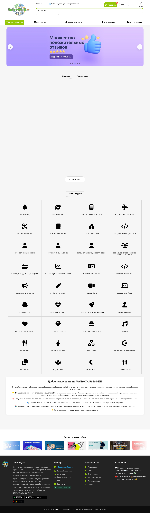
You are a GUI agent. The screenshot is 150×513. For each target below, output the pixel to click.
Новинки (66, 76)
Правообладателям (64, 471)
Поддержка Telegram (66, 467)
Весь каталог (76, 179)
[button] (10, 47)
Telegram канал (93, 481)
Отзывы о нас (92, 474)
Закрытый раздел (94, 477)
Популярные (82, 76)
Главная (39, 4)
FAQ (58, 480)
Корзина (90, 470)
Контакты (61, 484)
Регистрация (92, 467)
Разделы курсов (75, 193)
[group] (75, 46)
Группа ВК (91, 485)
